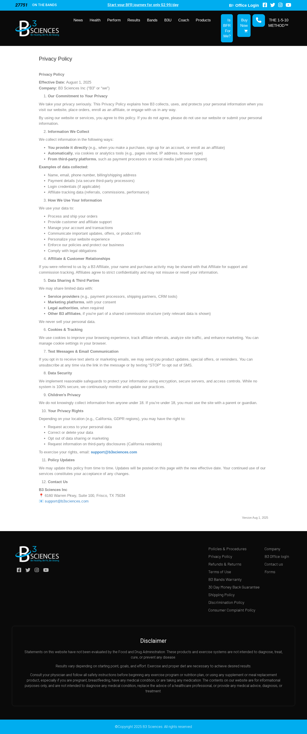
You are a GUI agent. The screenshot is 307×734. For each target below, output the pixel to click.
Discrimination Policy (226, 602)
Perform (114, 20)
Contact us (274, 563)
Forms (270, 571)
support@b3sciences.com (114, 452)
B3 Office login (277, 556)
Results (133, 20)
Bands (152, 20)
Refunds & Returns (224, 563)
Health (95, 20)
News (78, 20)
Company (272, 548)
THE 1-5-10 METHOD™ (278, 23)
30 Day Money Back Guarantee (234, 586)
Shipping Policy (221, 594)
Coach (183, 20)
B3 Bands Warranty (225, 579)
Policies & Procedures (227, 548)
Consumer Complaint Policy (231, 609)
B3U (167, 20)
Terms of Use (219, 571)
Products (203, 20)
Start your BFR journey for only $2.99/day (142, 4)
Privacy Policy (220, 556)
